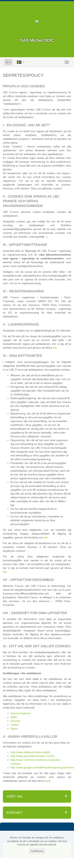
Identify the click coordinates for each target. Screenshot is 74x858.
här (55, 347)
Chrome (15, 720)
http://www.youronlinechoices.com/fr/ (32, 755)
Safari (13, 717)
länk (48, 780)
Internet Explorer (20, 713)
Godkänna (37, 850)
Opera (14, 728)
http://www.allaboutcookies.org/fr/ (30, 752)
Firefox (14, 724)
